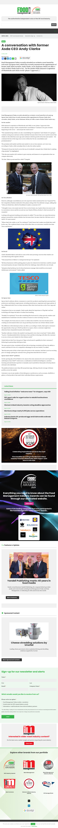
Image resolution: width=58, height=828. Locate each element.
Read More (34, 826)
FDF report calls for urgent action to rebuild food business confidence (26, 398)
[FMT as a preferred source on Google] (25, 58)
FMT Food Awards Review (16, 36)
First (2, 683)
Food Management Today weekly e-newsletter (15, 702)
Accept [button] (33, 824)
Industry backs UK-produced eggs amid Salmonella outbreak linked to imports (27, 418)
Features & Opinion (11, 545)
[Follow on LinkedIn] (29, 806)
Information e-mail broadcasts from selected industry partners (20, 706)
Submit (8, 716)
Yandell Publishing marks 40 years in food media (29, 582)
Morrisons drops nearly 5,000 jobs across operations (24, 411)
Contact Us (39, 36)
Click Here (29, 503)
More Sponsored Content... (12, 660)
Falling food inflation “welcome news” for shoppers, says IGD (27, 392)
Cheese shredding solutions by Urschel (29, 644)
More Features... (12, 597)
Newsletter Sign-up (30, 36)
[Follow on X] (29, 801)
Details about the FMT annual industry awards (15, 704)
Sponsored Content (12, 613)
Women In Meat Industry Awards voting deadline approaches (27, 405)
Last (31, 683)
